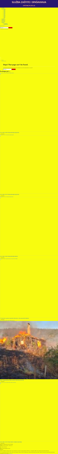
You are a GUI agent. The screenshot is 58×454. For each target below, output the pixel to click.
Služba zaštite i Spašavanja (29, 2)
